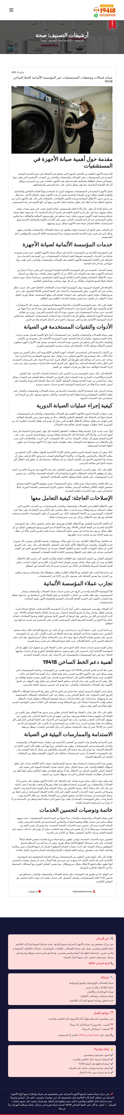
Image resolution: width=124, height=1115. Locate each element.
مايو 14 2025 (17, 72)
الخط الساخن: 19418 (99, 963)
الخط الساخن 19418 (88, 1035)
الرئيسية (79, 40)
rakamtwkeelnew (82, 891)
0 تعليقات (32, 891)
